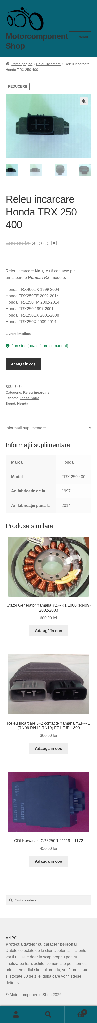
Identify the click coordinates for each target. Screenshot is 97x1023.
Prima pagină (21, 64)
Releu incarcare (48, 64)
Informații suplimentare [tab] (26, 428)
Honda (22, 403)
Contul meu (16, 1014)
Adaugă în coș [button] (48, 631)
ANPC (11, 938)
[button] (84, 101)
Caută (48, 1014)
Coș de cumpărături (75, 1010)
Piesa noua (29, 398)
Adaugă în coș (23, 363)
